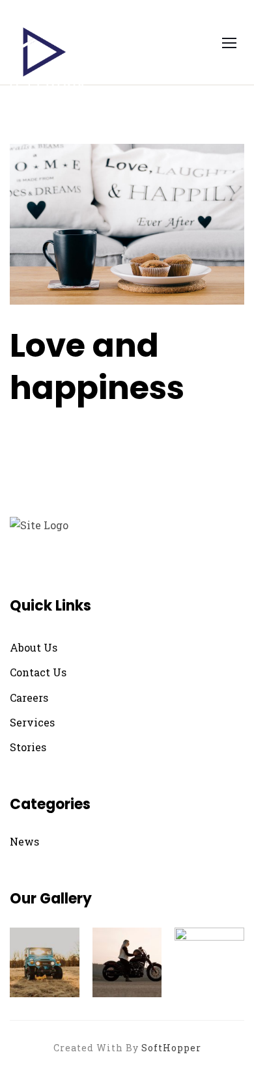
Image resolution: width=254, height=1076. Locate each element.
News (24, 841)
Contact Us (38, 672)
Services (32, 722)
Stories (28, 747)
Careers (29, 697)
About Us (33, 647)
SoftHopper (171, 1048)
